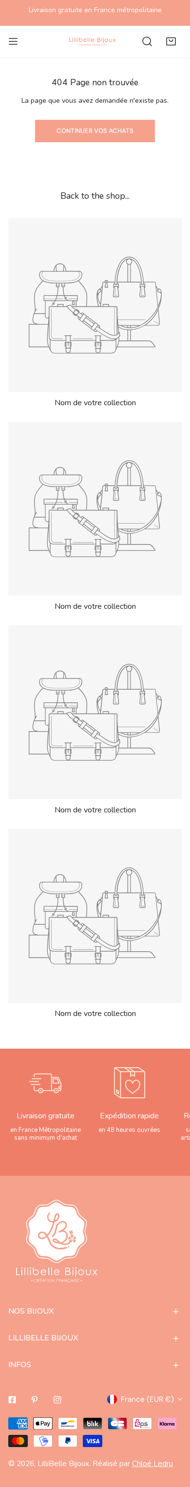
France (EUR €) (147, 1399)
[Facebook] (11, 1399)
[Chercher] (147, 41)
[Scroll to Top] (171, 1434)
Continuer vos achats (95, 131)
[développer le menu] (13, 41)
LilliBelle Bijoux (63, 1463)
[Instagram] (57, 1399)
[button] (171, 41)
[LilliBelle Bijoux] (92, 41)
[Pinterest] (34, 1399)
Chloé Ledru (152, 1463)
